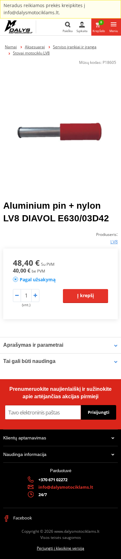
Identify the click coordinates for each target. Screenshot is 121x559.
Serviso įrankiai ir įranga (74, 47)
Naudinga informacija (24, 454)
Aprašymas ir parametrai (33, 345)
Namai (11, 47)
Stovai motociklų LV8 (31, 53)
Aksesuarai (35, 47)
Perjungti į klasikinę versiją (60, 548)
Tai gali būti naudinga (29, 361)
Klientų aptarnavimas (24, 437)
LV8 (114, 242)
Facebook (22, 518)
